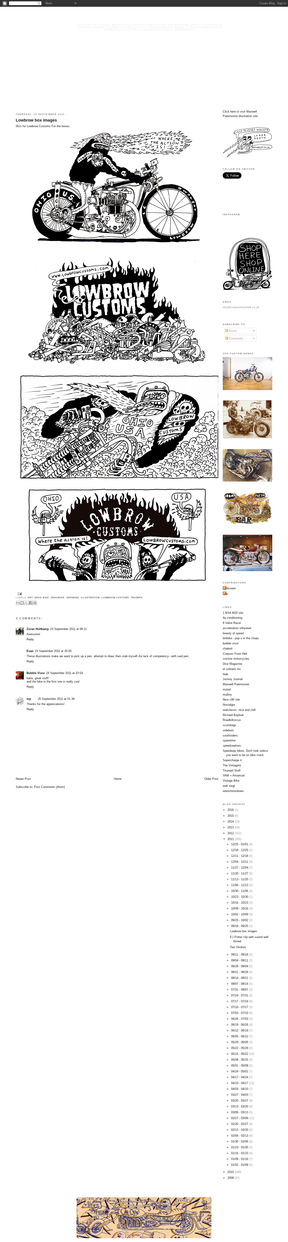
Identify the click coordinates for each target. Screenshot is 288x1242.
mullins (227, 694)
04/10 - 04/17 (240, 1083)
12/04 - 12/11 (240, 861)
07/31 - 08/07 (240, 989)
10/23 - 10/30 (240, 896)
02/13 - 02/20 (240, 1129)
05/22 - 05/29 (240, 1048)
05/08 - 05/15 (240, 1059)
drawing (73, 597)
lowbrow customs (115, 597)
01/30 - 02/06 (240, 1141)
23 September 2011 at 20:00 (53, 651)
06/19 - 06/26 (240, 1024)
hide (225, 674)
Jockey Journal (233, 679)
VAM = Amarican (234, 775)
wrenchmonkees (233, 791)
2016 (231, 810)
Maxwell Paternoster (236, 684)
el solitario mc (232, 669)
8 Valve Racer (232, 623)
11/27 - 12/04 (240, 867)
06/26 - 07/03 (240, 1018)
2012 (231, 833)
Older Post (211, 779)
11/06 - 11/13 (240, 885)
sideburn (228, 730)
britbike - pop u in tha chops (241, 638)
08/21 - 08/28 (240, 972)
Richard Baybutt (233, 715)
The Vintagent (232, 765)
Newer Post (23, 779)
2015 (231, 815)
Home (118, 779)
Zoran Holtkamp (38, 629)
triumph (136, 597)
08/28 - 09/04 (240, 966)
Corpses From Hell (235, 653)
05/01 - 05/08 (240, 1065)
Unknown (230, 588)
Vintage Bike (231, 780)
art (30, 597)
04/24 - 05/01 (240, 1071)
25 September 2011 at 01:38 (56, 699)
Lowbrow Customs (39, 126)
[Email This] (18, 603)
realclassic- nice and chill (239, 710)
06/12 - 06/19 (240, 1030)
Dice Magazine (232, 663)
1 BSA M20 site (233, 612)
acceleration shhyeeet (237, 628)
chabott (227, 648)
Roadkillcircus (232, 720)
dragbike (58, 597)
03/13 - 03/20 (240, 1106)
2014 (231, 821)
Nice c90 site (231, 699)
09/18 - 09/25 (240, 926)
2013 (231, 827)
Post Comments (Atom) (49, 787)
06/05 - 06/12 (240, 1036)
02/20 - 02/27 (240, 1124)
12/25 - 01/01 (240, 844)
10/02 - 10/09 (240, 914)
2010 (231, 1172)
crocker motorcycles (236, 658)
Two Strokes (238, 947)
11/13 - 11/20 (240, 879)
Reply (30, 639)
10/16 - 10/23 (240, 902)
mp (29, 699)
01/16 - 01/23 (240, 1153)
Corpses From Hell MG (150, 18)
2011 (231, 839)
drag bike (41, 597)
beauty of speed (233, 633)
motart (227, 689)
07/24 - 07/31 (240, 995)
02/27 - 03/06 (240, 1118)
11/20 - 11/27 (240, 873)
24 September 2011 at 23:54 (64, 673)
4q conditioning (232, 617)
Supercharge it (232, 760)
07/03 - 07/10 (240, 1013)
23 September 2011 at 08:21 (68, 629)
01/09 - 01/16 (240, 1159)
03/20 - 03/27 (240, 1100)
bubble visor (230, 643)
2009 (231, 1178)
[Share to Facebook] (30, 603)
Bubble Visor (36, 673)
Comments (235, 338)
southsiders (230, 735)
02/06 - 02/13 (240, 1135)
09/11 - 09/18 (240, 954)
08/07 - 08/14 (240, 983)
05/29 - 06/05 (240, 1042)
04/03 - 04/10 (240, 1089)
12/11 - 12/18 (240, 856)
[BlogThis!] (22, 603)
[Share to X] (26, 603)
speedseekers (232, 745)
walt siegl (229, 785)
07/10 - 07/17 (240, 1007)
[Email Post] (19, 593)
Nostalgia (229, 704)
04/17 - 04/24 (240, 1077)
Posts (232, 331)
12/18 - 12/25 (240, 850)
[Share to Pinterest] (35, 603)
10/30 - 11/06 (240, 891)
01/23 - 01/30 (240, 1147)
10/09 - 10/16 (240, 908)
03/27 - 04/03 (240, 1094)
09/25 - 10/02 (240, 920)
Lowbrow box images (36, 120)
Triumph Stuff (232, 770)
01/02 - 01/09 (240, 1165)
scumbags (229, 725)
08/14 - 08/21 (240, 978)
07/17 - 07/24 (240, 1001)
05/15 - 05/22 (240, 1054)
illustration (90, 597)
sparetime (229, 740)
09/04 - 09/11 (240, 960)
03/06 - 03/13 (240, 1112)
